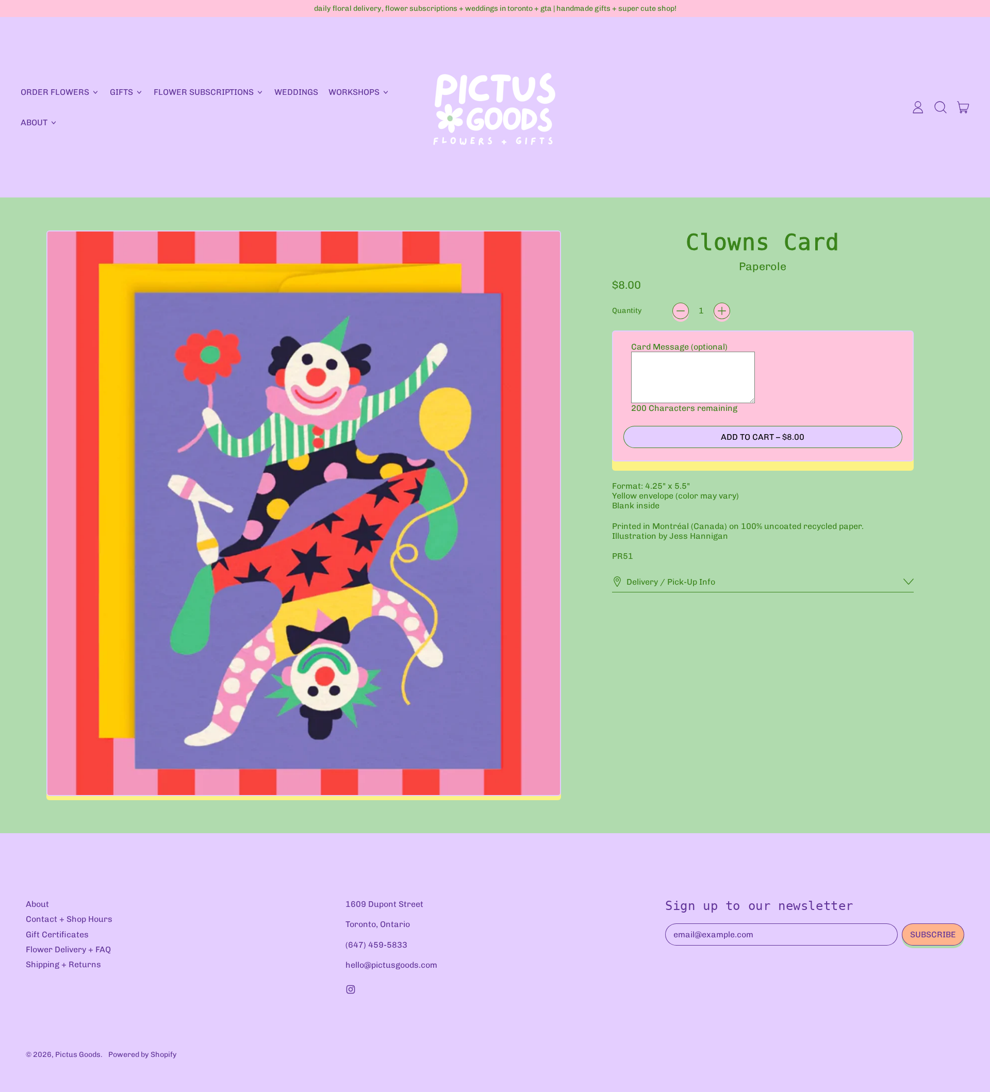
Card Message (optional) (679, 347)
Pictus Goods (78, 1054)
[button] (940, 107)
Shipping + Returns (63, 964)
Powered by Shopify (142, 1054)
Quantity (627, 310)
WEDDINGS (296, 92)
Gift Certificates (57, 934)
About (37, 904)
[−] (680, 311)
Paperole (762, 266)
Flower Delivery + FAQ (68, 949)
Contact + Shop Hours (69, 919)
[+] (722, 311)
